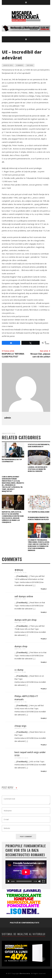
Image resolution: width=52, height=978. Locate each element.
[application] (26, 872)
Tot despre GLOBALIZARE (38, 512)
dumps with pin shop (26, 619)
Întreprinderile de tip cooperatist (12, 460)
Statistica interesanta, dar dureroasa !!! (39, 445)
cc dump (19, 669)
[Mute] (39, 881)
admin (7, 417)
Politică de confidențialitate (24, 922)
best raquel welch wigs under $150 (30, 754)
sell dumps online (24, 596)
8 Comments (19, 65)
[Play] (8, 881)
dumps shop (21, 646)
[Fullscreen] (43, 881)
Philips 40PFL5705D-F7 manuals (26, 698)
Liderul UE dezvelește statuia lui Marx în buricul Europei (37, 469)
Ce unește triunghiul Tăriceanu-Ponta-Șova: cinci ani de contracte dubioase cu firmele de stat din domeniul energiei (38, 545)
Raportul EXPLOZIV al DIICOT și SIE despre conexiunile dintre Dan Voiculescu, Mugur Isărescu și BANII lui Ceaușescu (13, 517)
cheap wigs (20, 725)
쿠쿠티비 (19, 570)
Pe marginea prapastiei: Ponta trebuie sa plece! (38, 518)
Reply (44, 589)
